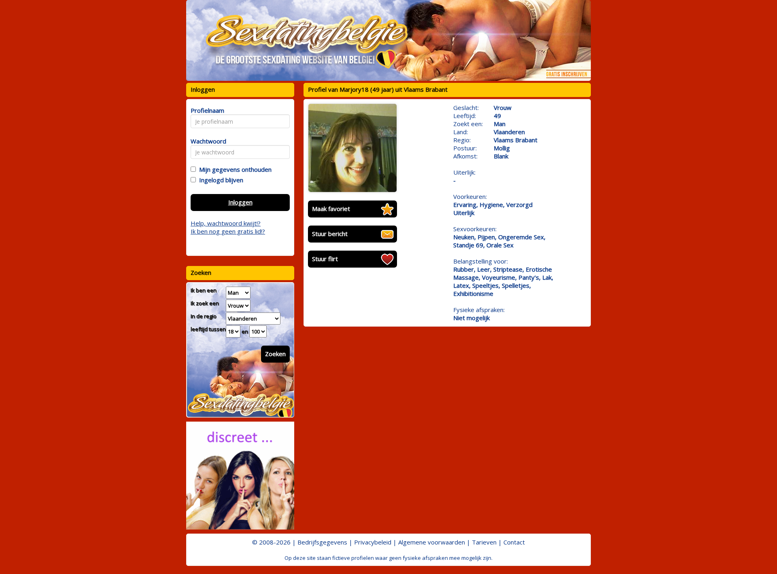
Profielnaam (206, 110)
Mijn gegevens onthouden (234, 169)
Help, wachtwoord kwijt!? (226, 223)
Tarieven (484, 542)
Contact (514, 542)
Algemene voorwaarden (431, 542)
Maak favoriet (331, 209)
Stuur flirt (325, 259)
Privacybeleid (372, 542)
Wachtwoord (206, 141)
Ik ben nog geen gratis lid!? (228, 231)
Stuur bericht (330, 234)
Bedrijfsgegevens (322, 542)
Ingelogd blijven (219, 180)
